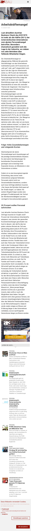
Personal (12, 351)
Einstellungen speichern (20, 518)
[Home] (6, 2)
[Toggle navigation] (28, 2)
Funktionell (5, 509)
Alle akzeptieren (23, 526)
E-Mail (5, 331)
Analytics (5, 514)
